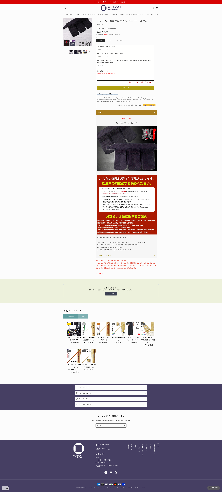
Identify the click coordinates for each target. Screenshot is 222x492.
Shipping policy (121, 487)
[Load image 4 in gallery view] (85, 52)
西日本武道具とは (154, 449)
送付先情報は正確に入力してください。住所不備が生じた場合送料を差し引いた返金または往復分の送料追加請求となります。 (124, 61)
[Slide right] (89, 51)
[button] (65, 8)
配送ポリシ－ (135, 447)
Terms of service (111, 487)
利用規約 (129, 446)
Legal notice (130, 487)
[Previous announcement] (64, 2)
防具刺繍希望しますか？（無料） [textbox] (107, 46)
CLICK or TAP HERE (149, 105)
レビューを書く (111, 294)
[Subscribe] (125, 425)
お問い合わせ (146, 447)
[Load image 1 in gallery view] (71, 52)
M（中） (100, 41)
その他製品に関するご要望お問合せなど (107, 73)
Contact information (140, 487)
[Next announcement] (158, 2)
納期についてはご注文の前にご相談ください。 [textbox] (111, 53)
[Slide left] (66, 51)
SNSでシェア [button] (102, 273)
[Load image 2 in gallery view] (76, 52)
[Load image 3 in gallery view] (80, 52)
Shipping (106, 34)
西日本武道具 (83, 487)
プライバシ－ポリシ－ (139, 450)
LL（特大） (120, 41)
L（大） (110, 41)
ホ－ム (158, 445)
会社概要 (150, 446)
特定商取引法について (143, 450)
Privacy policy (101, 487)
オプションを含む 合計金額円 (141, 82)
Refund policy (92, 487)
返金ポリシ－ (131, 447)
